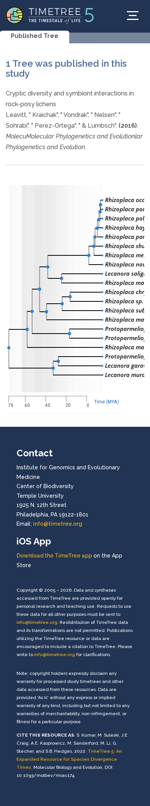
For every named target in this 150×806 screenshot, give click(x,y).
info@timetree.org (57, 524)
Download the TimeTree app (54, 556)
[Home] (50, 14)
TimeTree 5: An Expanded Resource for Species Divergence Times (69, 759)
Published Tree (34, 35)
